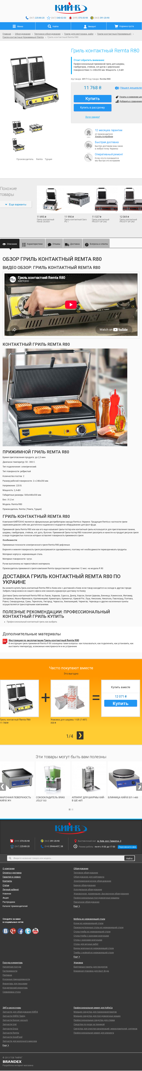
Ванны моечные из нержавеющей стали (94, 948)
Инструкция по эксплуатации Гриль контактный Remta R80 (44, 640)
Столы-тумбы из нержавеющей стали (92, 931)
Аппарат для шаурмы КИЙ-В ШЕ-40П (88, 799)
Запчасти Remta (11, 1033)
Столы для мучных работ (86, 944)
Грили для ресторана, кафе (78, 34)
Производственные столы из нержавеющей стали (98, 927)
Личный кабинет (11, 889)
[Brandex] (71, 1061)
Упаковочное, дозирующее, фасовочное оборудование (101, 893)
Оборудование (22, 34)
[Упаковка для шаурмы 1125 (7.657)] (70, 698)
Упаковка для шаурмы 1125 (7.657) (69, 719)
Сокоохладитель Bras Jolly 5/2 (50, 799)
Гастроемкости (10, 971)
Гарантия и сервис (12, 877)
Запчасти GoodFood (12, 1037)
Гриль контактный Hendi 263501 (45, 221)
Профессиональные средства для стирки (94, 1020)
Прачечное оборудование (86, 902)
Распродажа (9, 902)
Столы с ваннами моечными (88, 940)
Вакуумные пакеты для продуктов (91, 967)
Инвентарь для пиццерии (15, 983)
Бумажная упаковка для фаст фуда (91, 971)
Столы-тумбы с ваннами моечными (91, 936)
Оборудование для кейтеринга (89, 877)
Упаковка (78, 962)
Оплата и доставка (12, 873)
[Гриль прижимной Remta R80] (18, 145)
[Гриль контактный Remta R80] (34, 82)
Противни (7, 975)
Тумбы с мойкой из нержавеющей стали (94, 952)
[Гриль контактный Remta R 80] (36, 128)
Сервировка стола (12, 992)
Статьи (6, 885)
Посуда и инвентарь (13, 962)
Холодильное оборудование (88, 889)
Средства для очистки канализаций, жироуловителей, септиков (105, 1029)
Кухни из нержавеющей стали (88, 923)
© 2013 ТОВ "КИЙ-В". (13, 1057)
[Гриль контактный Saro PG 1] (75, 199)
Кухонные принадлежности (16, 979)
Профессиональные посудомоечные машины (96, 898)
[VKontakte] (6, 931)
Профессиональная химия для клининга (94, 1033)
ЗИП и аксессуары (12, 1008)
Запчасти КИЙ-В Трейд (14, 1016)
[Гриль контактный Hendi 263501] (48, 199)
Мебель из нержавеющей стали (89, 919)
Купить (120, 703)
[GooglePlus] (13, 931)
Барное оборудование (85, 885)
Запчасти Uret (10, 1024)
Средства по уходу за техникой (89, 1024)
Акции (6, 898)
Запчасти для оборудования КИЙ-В (20, 1012)
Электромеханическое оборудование (92, 881)
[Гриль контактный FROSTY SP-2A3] (131, 199)
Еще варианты (17, 204)
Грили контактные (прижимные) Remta (23, 37)
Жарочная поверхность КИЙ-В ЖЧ (15, 799)
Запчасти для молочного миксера (20, 1041)
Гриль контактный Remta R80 (15, 719)
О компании (9, 868)
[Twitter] (28, 931)
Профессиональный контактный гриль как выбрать (32, 622)
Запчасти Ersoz (10, 1029)
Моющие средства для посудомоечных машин (97, 1016)
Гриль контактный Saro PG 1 (75, 221)
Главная (7, 34)
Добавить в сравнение (130, 101)
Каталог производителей (15, 906)
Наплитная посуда (12, 967)
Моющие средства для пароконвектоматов (95, 1012)
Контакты (7, 881)
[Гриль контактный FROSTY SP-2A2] (103, 199)
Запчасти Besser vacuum (15, 1020)
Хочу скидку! (92, 117)
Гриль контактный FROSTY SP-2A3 (128, 221)
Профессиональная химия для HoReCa (93, 1008)
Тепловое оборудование (47, 34)
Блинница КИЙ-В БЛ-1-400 (123, 797)
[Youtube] (35, 931)
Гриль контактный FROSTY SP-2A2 (100, 221)
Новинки (7, 893)
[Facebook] (20, 931)
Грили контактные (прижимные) (114, 34)
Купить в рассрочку (92, 107)
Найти (129, 858)
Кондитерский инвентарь (15, 988)
